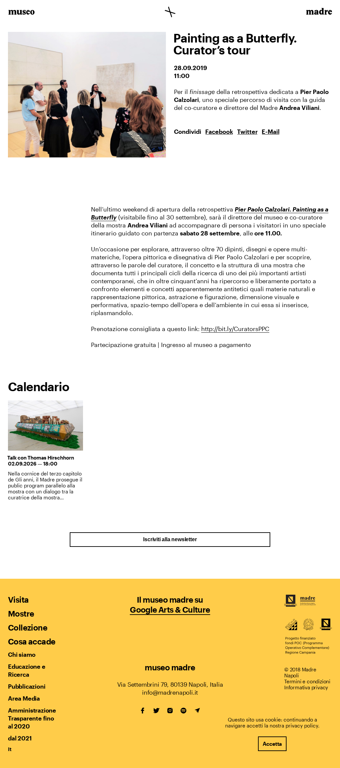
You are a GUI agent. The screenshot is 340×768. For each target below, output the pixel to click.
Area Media (24, 698)
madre (318, 12)
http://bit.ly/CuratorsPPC (235, 328)
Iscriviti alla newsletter (170, 539)
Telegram (197, 711)
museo (21, 12)
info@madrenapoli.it (170, 692)
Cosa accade (31, 641)
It (10, 749)
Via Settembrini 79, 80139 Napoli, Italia (170, 684)
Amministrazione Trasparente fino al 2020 (32, 718)
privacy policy (302, 725)
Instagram (170, 711)
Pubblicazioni (26, 686)
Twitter (247, 131)
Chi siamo (22, 654)
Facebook (219, 131)
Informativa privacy (306, 687)
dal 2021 (20, 738)
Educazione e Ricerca (26, 670)
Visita (18, 599)
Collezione (27, 627)
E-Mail (271, 131)
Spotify (184, 711)
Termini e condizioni (307, 681)
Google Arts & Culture (170, 609)
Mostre (21, 613)
